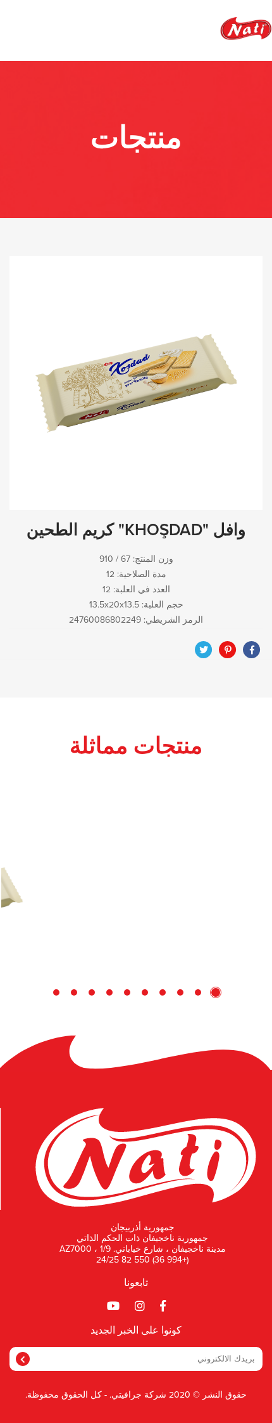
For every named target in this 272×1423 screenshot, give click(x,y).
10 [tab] (56, 992)
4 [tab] (162, 992)
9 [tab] (74, 992)
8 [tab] (92, 992)
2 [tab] (198, 992)
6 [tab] (127, 992)
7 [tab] (109, 992)
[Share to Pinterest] (228, 650)
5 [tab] (145, 992)
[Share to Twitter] (204, 650)
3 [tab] (180, 992)
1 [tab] (215, 992)
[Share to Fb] (252, 650)
